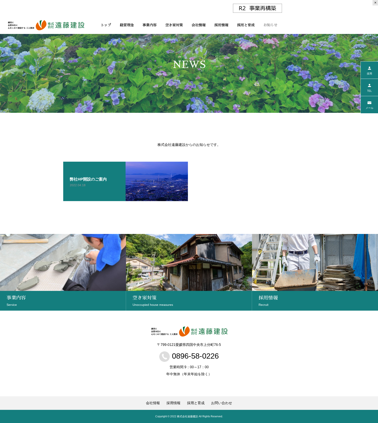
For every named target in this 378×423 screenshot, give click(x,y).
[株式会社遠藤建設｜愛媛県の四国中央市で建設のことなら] (46, 25)
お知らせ (270, 25)
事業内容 (150, 25)
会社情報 (199, 25)
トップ (106, 25)
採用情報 (221, 25)
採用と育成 (246, 25)
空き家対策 (174, 25)
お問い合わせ (221, 403)
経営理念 (127, 25)
